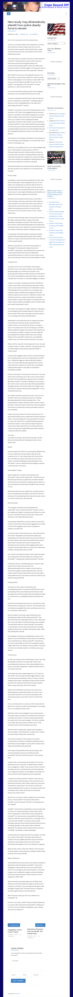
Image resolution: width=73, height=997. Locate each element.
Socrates (17, 993)
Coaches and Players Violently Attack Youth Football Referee (56, 144)
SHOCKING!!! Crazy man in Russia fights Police (57, 123)
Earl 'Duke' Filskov (54, 128)
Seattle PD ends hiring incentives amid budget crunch (56, 225)
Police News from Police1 (54, 196)
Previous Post (14, 925)
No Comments (34, 34)
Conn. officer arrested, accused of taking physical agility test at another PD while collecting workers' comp (57, 242)
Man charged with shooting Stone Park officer (57, 116)
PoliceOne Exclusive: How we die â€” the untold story (35, 931)
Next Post (40, 925)
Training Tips (24, 34)
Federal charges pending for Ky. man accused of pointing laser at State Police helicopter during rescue (56, 216)
